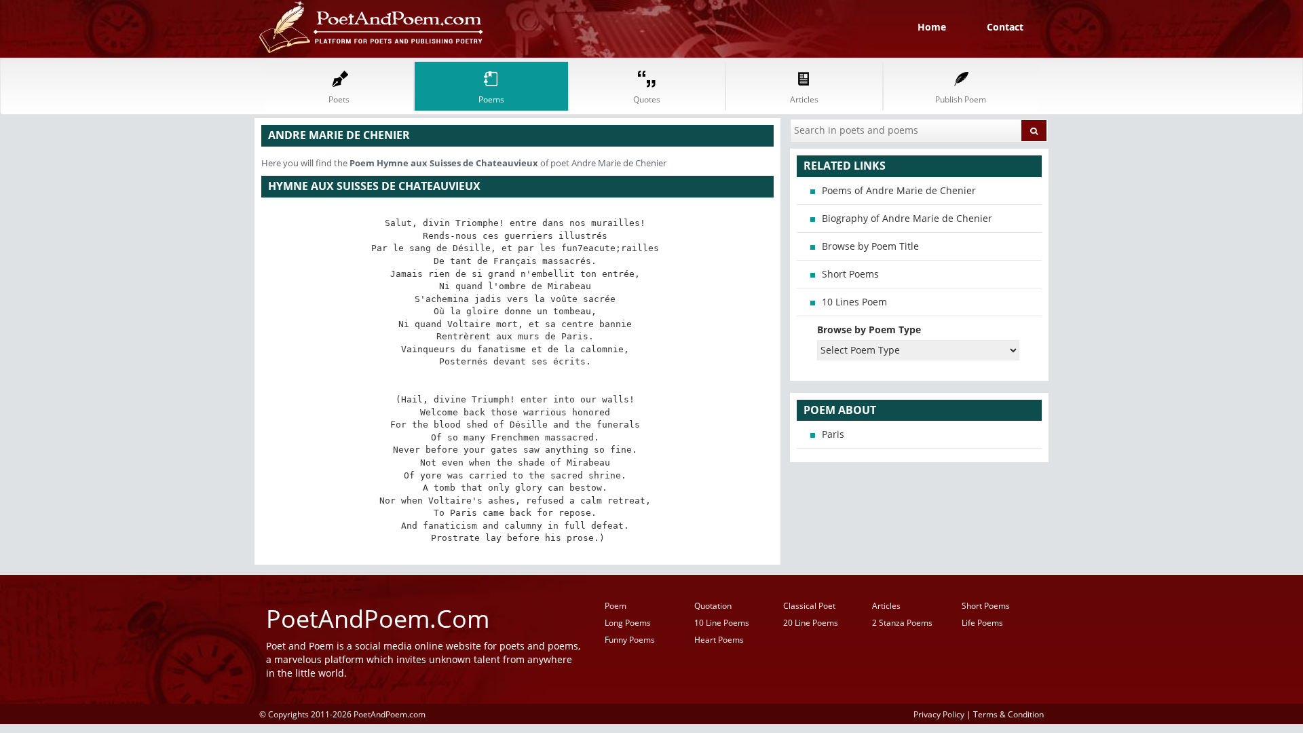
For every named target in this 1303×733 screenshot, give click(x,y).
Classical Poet (809, 606)
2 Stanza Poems (902, 622)
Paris (833, 434)
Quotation (713, 606)
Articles (886, 606)
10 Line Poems (721, 622)
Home (932, 26)
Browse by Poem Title (870, 246)
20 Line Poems (810, 622)
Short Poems (850, 273)
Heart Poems (719, 639)
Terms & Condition (1008, 714)
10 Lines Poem (854, 301)
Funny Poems (630, 639)
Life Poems (982, 622)
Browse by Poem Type (869, 329)
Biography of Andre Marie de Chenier (907, 218)
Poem (615, 606)
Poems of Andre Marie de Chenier (899, 190)
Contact (1005, 26)
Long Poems (628, 622)
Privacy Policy (938, 714)
